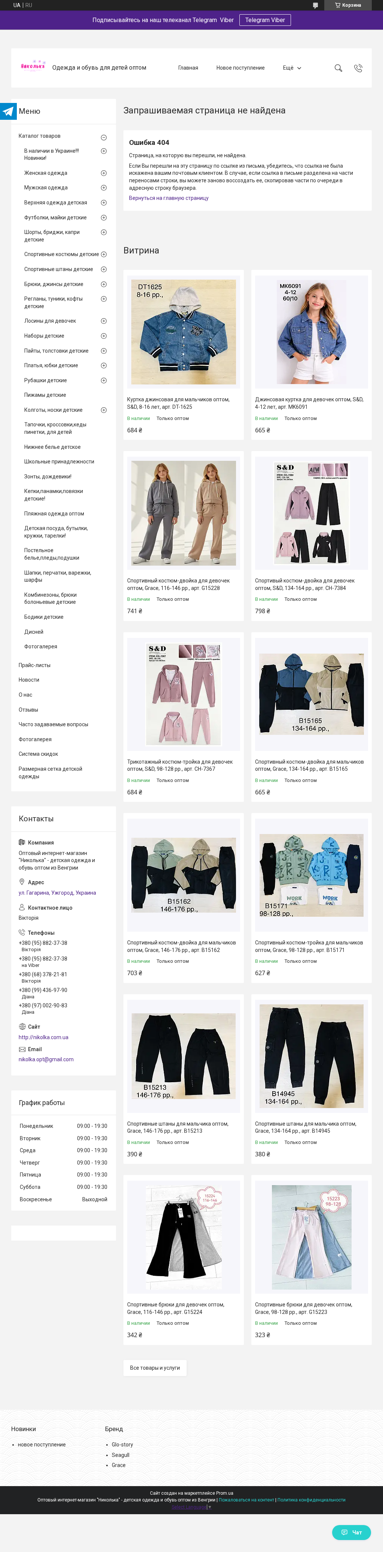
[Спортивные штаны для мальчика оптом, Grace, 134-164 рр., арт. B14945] (311, 1056)
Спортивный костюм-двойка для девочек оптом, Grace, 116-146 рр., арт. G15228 (178, 584)
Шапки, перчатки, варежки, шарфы (57, 576)
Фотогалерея (40, 646)
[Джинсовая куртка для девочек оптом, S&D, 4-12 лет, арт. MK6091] (311, 332)
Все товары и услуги (155, 1368)
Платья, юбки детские (51, 365)
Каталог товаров (40, 136)
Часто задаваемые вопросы (53, 724)
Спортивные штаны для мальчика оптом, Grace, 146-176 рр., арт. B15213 (178, 1127)
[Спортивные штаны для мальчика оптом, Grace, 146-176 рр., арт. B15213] (183, 1056)
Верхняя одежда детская (55, 203)
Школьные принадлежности (59, 462)
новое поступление (42, 1445)
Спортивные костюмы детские (61, 254)
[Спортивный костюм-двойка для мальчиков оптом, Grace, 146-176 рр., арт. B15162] (183, 875)
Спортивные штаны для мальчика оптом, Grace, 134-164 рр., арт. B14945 (305, 1127)
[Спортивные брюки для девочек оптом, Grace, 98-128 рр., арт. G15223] (311, 1237)
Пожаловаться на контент (246, 1500)
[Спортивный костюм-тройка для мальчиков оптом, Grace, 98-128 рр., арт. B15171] (311, 875)
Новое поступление (241, 68)
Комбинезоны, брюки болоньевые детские (50, 598)
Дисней (33, 632)
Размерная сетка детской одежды (50, 772)
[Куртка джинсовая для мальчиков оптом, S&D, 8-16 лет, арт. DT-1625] (183, 332)
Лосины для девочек (50, 321)
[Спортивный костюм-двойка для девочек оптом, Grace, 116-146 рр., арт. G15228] (183, 513)
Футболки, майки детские (55, 217)
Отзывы (28, 710)
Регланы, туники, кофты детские (53, 302)
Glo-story (122, 1445)
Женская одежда (45, 173)
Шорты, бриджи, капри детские (52, 236)
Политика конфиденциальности (312, 1500)
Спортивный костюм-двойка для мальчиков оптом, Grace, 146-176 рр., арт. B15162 (181, 946)
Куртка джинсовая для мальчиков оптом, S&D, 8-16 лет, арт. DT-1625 (178, 403)
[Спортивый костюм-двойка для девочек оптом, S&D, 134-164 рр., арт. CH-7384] (311, 513)
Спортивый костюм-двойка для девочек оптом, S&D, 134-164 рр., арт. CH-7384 (305, 584)
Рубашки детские (45, 380)
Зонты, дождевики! (47, 477)
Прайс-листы (34, 665)
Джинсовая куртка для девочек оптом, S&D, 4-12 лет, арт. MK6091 (309, 403)
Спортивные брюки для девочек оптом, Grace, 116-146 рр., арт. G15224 (175, 1308)
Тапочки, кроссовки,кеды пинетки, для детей (55, 428)
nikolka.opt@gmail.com (46, 1059)
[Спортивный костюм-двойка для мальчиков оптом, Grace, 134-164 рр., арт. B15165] (311, 694)
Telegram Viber (265, 20)
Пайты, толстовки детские (56, 351)
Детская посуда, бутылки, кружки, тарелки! (56, 532)
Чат (357, 1533)
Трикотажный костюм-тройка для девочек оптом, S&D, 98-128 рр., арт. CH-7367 (180, 765)
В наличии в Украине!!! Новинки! (51, 154)
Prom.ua (224, 1493)
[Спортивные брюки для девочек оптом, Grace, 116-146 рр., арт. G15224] (183, 1237)
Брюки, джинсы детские (53, 284)
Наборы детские (44, 336)
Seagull (120, 1455)
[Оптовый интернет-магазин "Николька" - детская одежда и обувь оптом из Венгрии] (33, 68)
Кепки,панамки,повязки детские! (53, 495)
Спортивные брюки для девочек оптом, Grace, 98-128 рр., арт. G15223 (303, 1308)
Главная (188, 68)
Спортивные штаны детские (58, 269)
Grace (119, 1465)
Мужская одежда (46, 188)
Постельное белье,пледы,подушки (51, 554)
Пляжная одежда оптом (54, 514)
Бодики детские (44, 617)
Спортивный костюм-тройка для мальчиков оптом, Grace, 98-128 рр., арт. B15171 (309, 946)
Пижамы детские (45, 395)
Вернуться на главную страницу (169, 198)
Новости (29, 680)
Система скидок (38, 754)
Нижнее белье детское (52, 447)
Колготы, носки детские (53, 410)
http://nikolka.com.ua (43, 1037)
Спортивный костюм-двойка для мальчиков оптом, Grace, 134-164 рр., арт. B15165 (309, 765)
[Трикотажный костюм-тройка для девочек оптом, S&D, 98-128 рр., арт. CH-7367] (183, 694)
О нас (25, 695)
